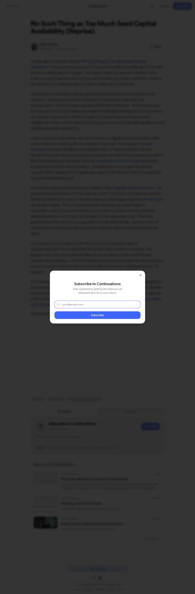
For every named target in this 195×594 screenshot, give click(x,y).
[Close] (140, 275)
